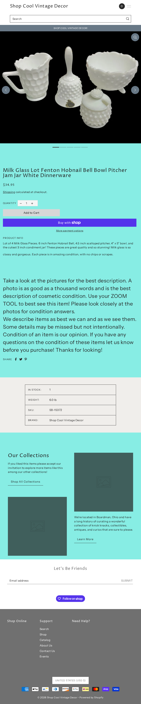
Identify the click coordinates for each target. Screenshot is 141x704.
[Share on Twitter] (20, 359)
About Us (46, 645)
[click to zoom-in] (135, 37)
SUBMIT (127, 580)
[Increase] (32, 203)
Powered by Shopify (91, 697)
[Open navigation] (129, 6)
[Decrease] (21, 203)
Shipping (9, 192)
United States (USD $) (70, 680)
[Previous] (6, 90)
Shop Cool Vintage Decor (39, 6)
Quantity (9, 203)
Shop (43, 634)
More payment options (69, 230)
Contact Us (47, 651)
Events (44, 656)
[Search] (127, 18)
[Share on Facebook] (15, 359)
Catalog (45, 640)
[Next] (135, 90)
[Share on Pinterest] (25, 359)
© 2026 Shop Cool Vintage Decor (57, 697)
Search (44, 629)
